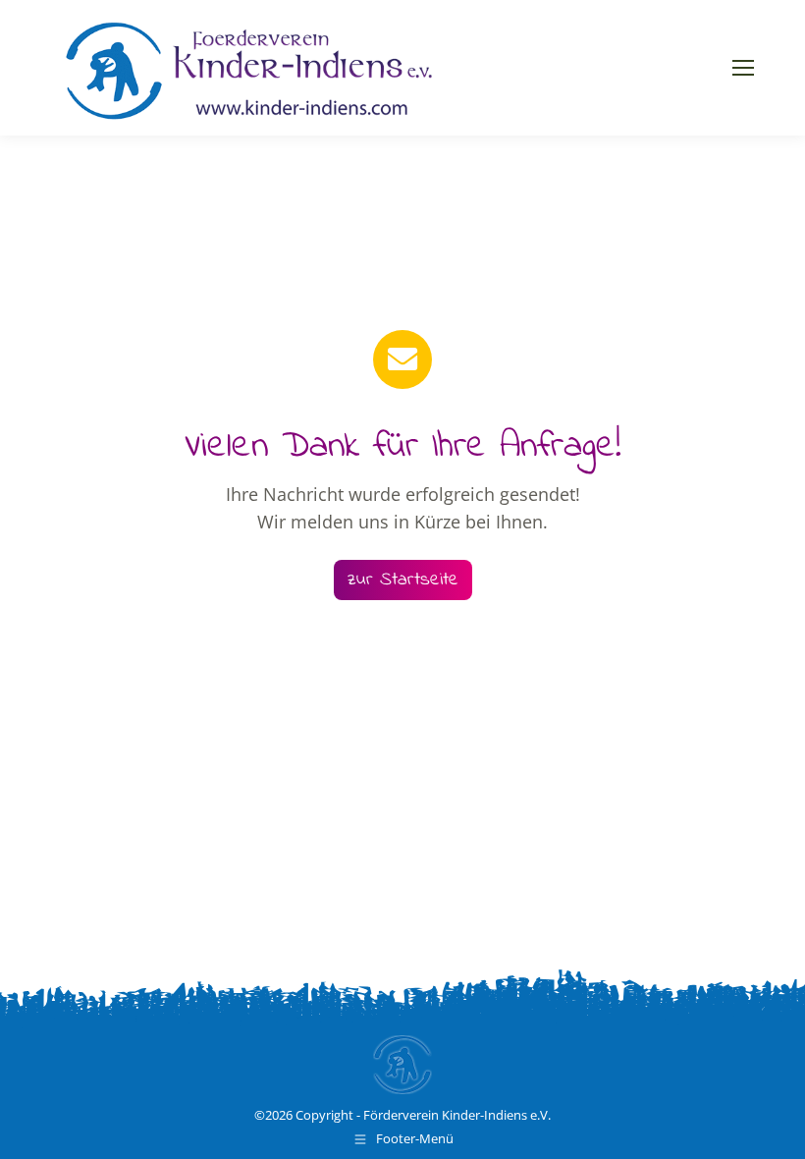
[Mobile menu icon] (743, 68)
